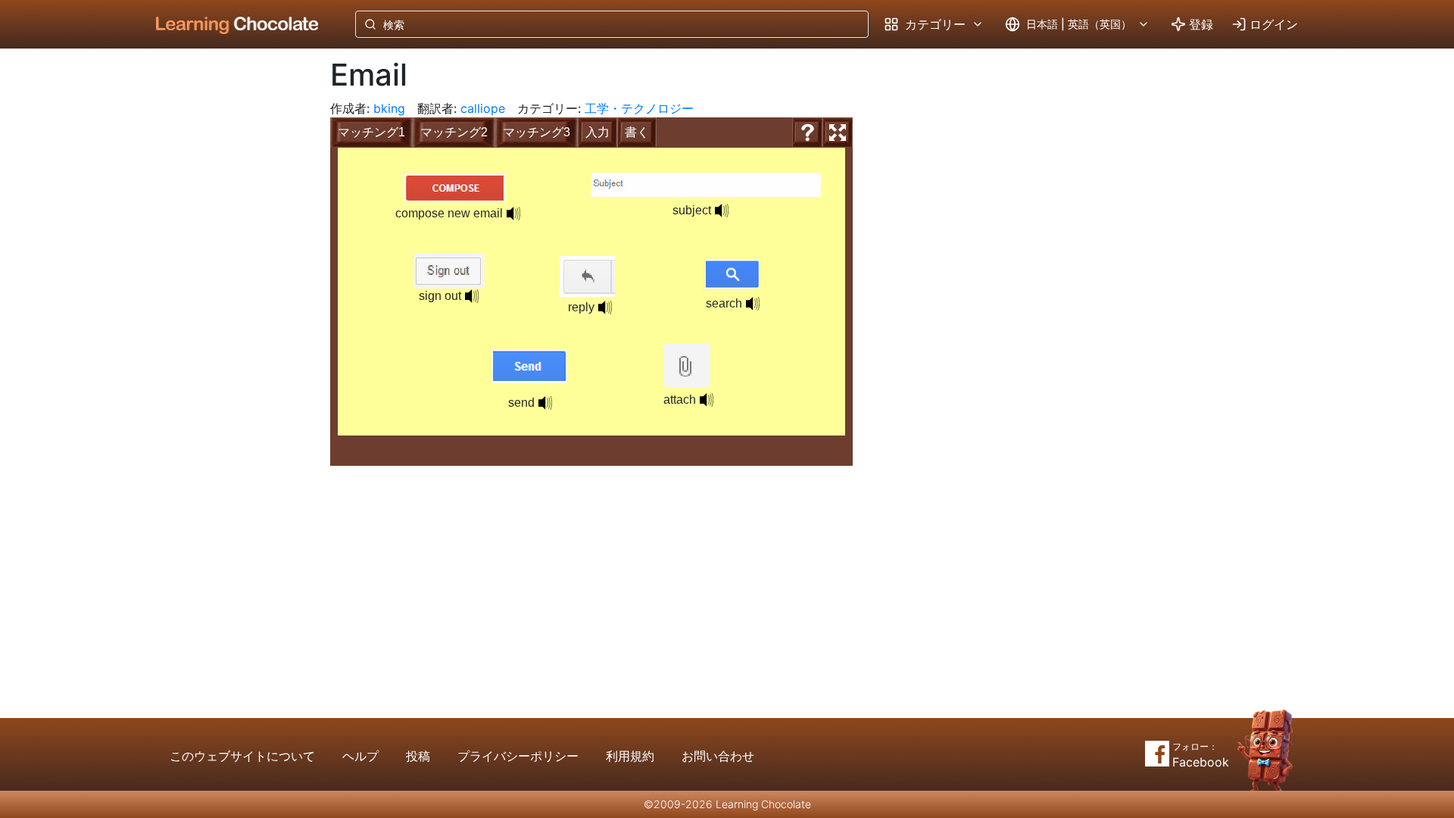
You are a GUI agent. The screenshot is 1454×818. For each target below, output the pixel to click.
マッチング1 (371, 132)
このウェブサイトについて (242, 755)
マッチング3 (536, 132)
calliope (482, 108)
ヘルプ (360, 755)
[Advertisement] (226, 299)
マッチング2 (454, 132)
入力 (597, 132)
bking (389, 108)
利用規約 (630, 755)
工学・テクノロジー (639, 108)
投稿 (418, 755)
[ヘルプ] (807, 132)
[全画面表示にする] (837, 132)
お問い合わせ (718, 755)
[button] (513, 213)
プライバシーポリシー (518, 755)
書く (637, 132)
